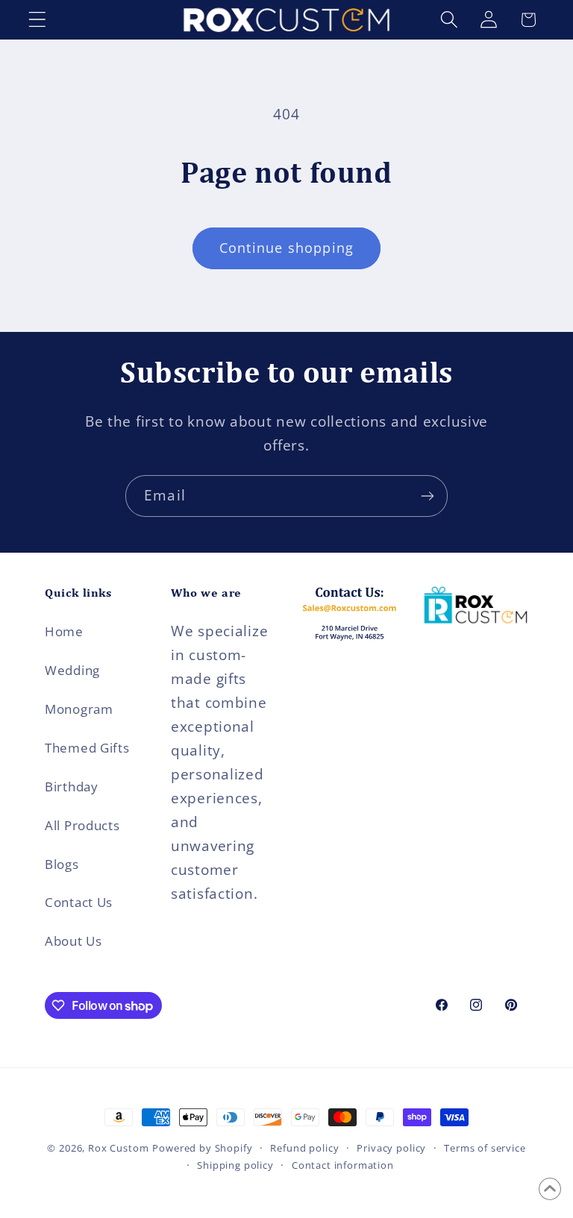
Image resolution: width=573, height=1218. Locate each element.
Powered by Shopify (202, 1148)
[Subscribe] (427, 496)
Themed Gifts (87, 747)
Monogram (79, 709)
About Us (73, 940)
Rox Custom (118, 1148)
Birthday (71, 786)
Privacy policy (391, 1148)
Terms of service (484, 1148)
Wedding (72, 670)
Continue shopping (286, 248)
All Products (82, 825)
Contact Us (79, 902)
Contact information (343, 1165)
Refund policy (304, 1148)
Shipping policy (235, 1165)
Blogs (62, 864)
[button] (37, 20)
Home (64, 631)
